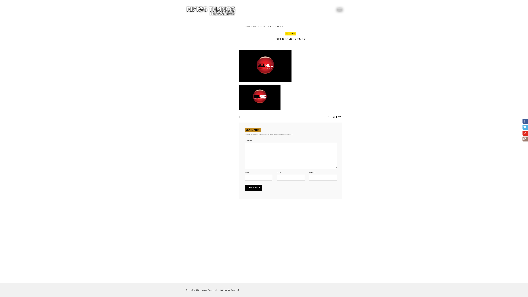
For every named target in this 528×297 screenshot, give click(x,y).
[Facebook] (337, 116)
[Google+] (341, 116)
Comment (249, 140)
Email (279, 172)
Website (312, 172)
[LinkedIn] (334, 116)
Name (247, 172)
